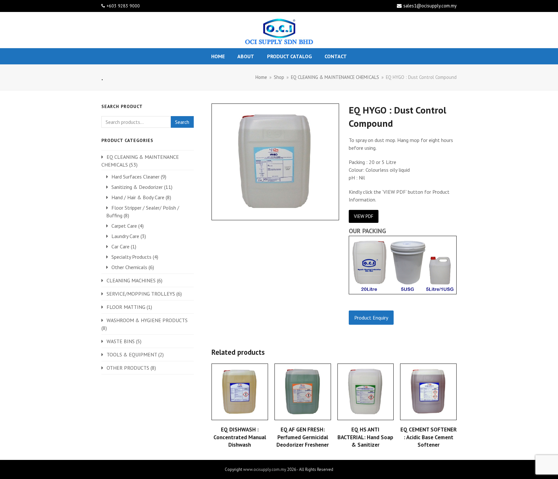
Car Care (120, 246)
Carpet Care (124, 226)
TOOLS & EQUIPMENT (132, 354)
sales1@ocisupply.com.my (430, 6)
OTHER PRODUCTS (128, 368)
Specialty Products (131, 257)
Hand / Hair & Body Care (137, 197)
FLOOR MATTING (126, 307)
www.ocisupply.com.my (264, 469)
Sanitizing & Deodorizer (137, 187)
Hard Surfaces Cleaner (135, 176)
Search (182, 122)
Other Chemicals (129, 267)
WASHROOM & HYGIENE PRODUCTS (147, 320)
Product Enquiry (371, 317)
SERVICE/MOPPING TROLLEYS (141, 293)
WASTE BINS (121, 341)
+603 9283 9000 (123, 6)
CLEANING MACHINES (131, 280)
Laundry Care (125, 236)
